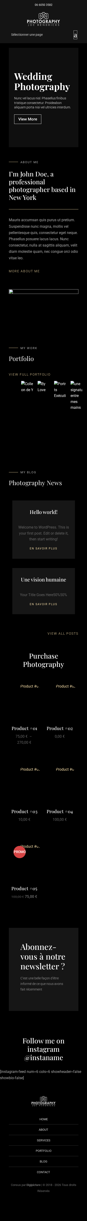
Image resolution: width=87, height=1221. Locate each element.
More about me (24, 271)
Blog (43, 1161)
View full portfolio (30, 374)
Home (43, 1119)
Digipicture (33, 1185)
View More (27, 119)
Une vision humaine (43, 579)
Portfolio (44, 1151)
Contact (43, 1172)
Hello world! (44, 511)
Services (43, 1140)
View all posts (63, 633)
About (43, 1129)
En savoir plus (43, 548)
